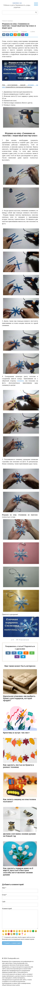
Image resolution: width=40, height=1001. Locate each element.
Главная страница (7, 21)
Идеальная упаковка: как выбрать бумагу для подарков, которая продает (19, 698)
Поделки (24, 31)
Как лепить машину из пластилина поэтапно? (19, 800)
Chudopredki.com (17, 3)
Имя (4, 888)
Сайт (3, 902)
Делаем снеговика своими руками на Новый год (19, 835)
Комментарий (7, 909)
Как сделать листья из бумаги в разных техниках (18, 766)
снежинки (20, 381)
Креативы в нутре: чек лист (16, 732)
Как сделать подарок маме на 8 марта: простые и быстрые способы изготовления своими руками (18, 871)
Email (4, 895)
